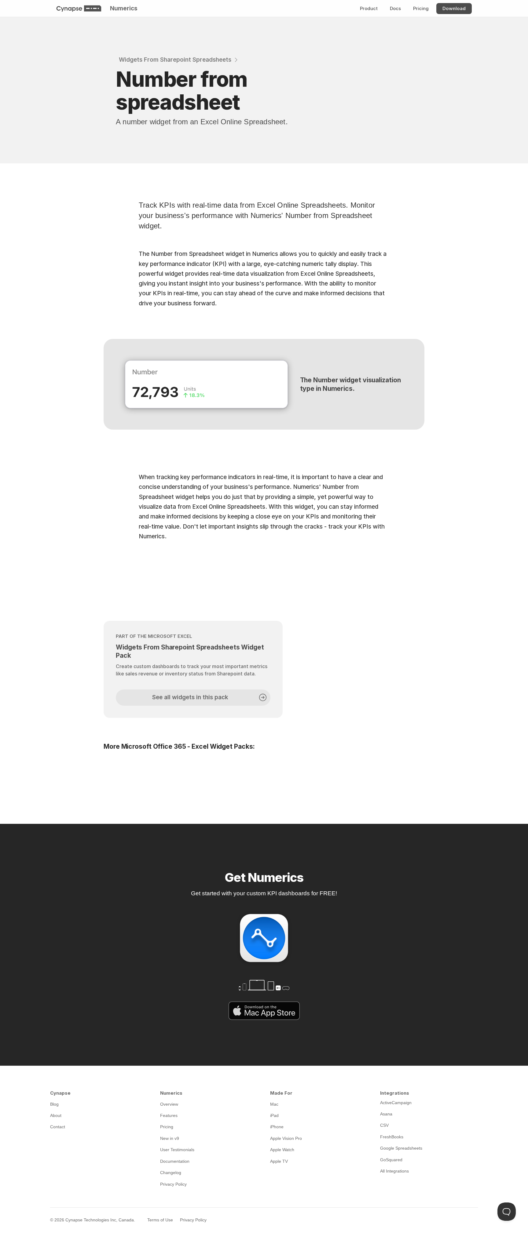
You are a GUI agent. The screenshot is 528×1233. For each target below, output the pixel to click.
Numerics (124, 8)
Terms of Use (160, 1219)
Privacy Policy (193, 1219)
